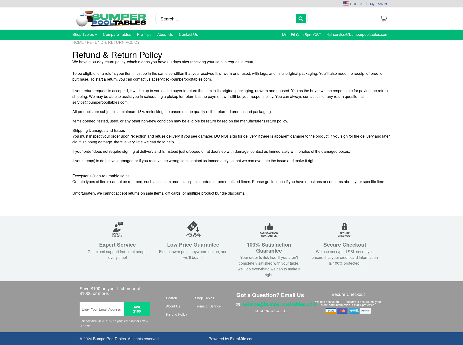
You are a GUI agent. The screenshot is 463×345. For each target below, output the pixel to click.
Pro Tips (144, 34)
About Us (165, 34)
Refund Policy (176, 314)
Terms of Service (208, 306)
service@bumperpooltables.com (360, 34)
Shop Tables (83, 34)
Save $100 (137, 309)
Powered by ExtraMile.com (231, 338)
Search (171, 297)
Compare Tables (117, 34)
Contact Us (188, 34)
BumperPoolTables (109, 338)
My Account (378, 3)
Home (78, 42)
